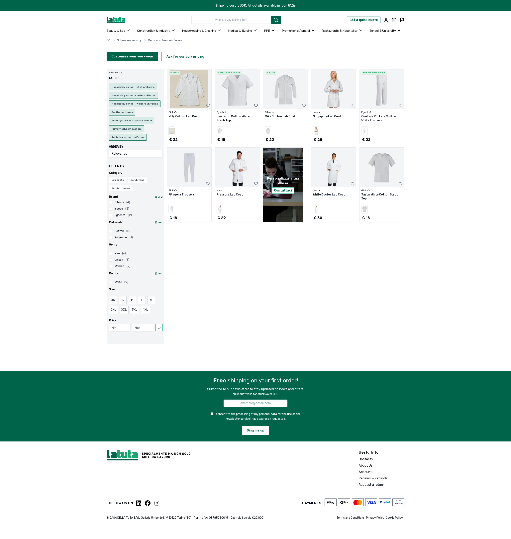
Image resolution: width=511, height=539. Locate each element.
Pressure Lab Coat (230, 194)
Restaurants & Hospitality (340, 31)
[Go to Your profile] (386, 20)
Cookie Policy (394, 517)
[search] (276, 20)
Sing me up (255, 430)
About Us (365, 465)
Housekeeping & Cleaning (199, 31)
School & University (382, 31)
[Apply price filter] (159, 327)
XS (113, 300)
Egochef (123, 215)
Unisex (122, 260)
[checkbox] (110, 202)
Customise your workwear (132, 56)
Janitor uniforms (122, 112)
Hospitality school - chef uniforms (133, 87)
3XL (134, 309)
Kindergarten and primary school (132, 120)
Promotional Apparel (296, 31)
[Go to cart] (394, 20)
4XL (145, 309)
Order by (116, 146)
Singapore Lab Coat (327, 116)
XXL (124, 309)
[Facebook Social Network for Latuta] (148, 503)
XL (151, 300)
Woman (122, 266)
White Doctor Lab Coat (329, 194)
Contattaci (283, 190)
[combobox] (231, 20)
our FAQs (289, 5)
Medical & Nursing (240, 31)
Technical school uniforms (128, 137)
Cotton (122, 231)
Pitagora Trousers (181, 194)
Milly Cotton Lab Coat (183, 116)
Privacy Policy (375, 517)
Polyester (124, 237)
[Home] (109, 40)
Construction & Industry (153, 31)
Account (365, 472)
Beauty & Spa (116, 31)
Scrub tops (137, 180)
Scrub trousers (121, 188)
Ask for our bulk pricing (185, 56)
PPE (267, 31)
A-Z (160, 196)
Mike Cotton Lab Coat (280, 116)
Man (120, 253)
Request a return (371, 485)
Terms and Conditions (350, 517)
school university (129, 40)
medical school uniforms (165, 40)
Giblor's (122, 202)
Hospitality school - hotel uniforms (133, 95)
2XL (113, 309)
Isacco (122, 208)
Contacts (366, 459)
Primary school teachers (127, 128)
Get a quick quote (364, 20)
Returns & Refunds (373, 478)
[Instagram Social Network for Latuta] (157, 503)
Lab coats (118, 180)
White (121, 282)
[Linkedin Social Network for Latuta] (139, 503)
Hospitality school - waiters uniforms (135, 103)
